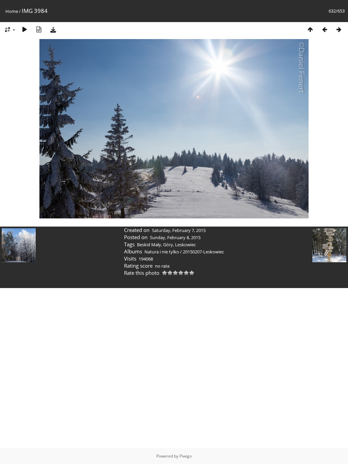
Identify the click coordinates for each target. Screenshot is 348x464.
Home (11, 11)
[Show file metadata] (39, 29)
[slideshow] (24, 29)
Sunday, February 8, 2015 (175, 237)
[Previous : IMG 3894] (324, 29)
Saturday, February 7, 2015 (179, 230)
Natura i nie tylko (161, 252)
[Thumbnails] (310, 29)
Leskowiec (185, 245)
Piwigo (185, 456)
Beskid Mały (149, 245)
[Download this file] (53, 29)
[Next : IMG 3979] (339, 29)
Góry (168, 245)
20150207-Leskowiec (203, 252)
